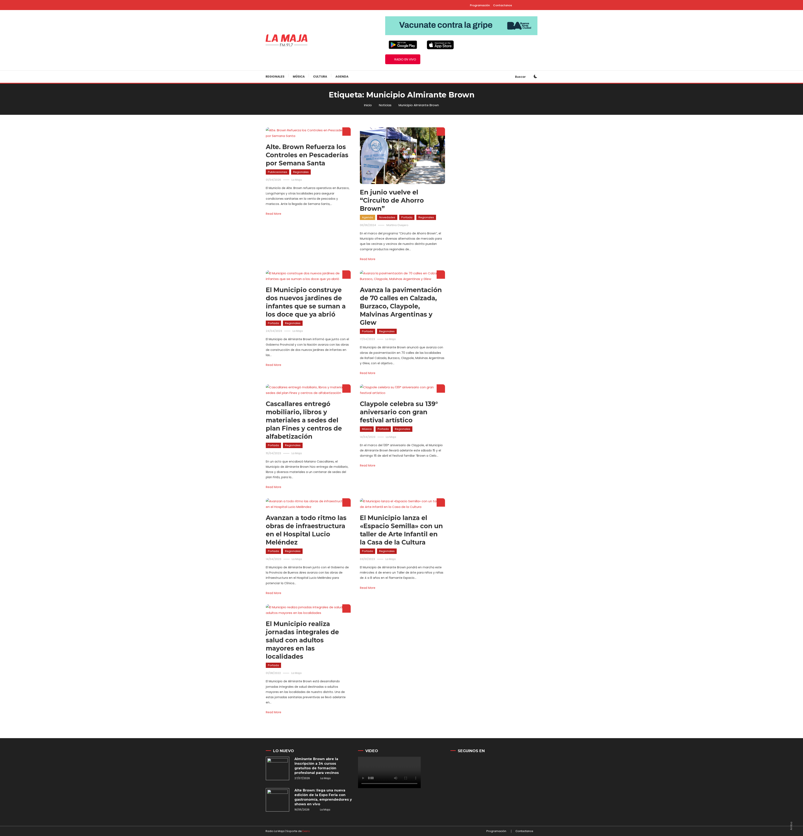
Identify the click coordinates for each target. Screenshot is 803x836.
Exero (306, 831)
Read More (273, 214)
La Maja (297, 180)
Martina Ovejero (397, 225)
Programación (480, 5)
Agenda (341, 76)
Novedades (387, 217)
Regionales (275, 76)
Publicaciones (277, 172)
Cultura (320, 76)
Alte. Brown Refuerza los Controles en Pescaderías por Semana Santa (307, 155)
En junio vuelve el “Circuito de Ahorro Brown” (392, 200)
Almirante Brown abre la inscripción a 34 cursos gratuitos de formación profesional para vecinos (316, 766)
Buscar (520, 77)
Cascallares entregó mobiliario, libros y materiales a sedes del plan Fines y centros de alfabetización (304, 420)
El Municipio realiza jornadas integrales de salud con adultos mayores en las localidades (302, 640)
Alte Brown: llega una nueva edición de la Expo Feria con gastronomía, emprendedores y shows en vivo (323, 797)
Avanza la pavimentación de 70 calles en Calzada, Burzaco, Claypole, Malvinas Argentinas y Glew (401, 306)
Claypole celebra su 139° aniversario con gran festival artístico (399, 412)
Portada (406, 217)
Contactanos (502, 5)
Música (299, 76)
